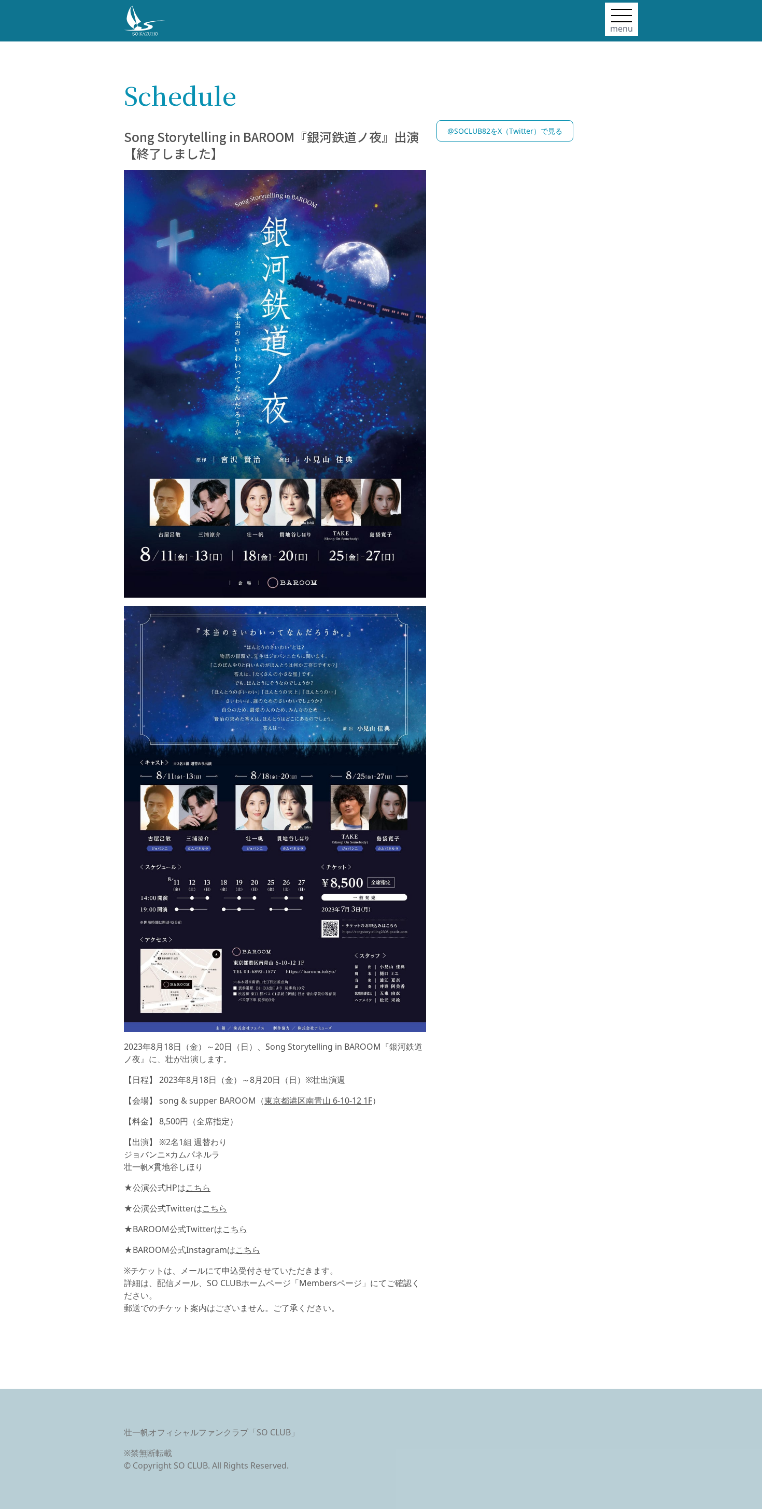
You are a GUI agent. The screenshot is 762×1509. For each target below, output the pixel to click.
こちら (198, 1187)
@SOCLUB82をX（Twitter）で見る (504, 131)
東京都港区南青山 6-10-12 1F (318, 1100)
